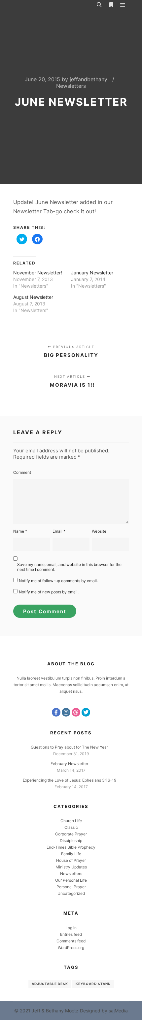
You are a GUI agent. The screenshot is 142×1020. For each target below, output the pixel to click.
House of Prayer (71, 860)
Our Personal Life (71, 880)
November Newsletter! (37, 272)
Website (99, 531)
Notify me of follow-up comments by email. (58, 580)
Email (59, 531)
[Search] (99, 5)
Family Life (71, 853)
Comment (22, 472)
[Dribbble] (76, 712)
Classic (71, 827)
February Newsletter (69, 763)
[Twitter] (86, 712)
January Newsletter (92, 272)
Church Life (71, 820)
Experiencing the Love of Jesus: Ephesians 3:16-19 (69, 780)
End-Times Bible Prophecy (71, 847)
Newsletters (71, 86)
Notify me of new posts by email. (49, 591)
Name (20, 531)
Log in (71, 927)
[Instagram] (66, 712)
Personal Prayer (71, 886)
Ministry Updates (71, 866)
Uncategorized (71, 893)
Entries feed (71, 934)
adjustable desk (50, 984)
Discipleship (71, 840)
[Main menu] (123, 5)
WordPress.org (71, 947)
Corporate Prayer (71, 833)
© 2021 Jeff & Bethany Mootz (46, 1010)
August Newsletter (33, 297)
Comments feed (71, 940)
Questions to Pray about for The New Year (69, 747)
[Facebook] (56, 712)
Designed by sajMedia (104, 1010)
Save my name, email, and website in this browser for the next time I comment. (69, 567)
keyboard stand (93, 984)
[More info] (111, 5)
